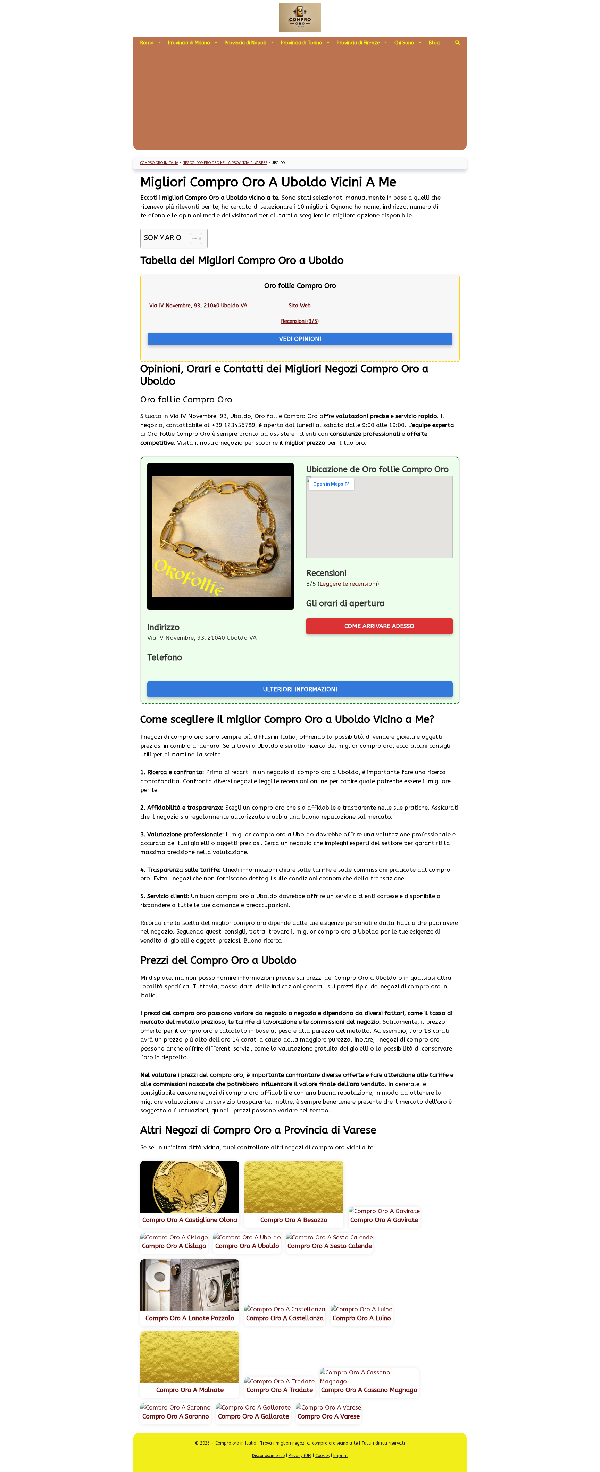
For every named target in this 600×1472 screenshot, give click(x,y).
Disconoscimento (268, 1455)
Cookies (322, 1455)
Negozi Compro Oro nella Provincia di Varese (225, 163)
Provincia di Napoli (245, 43)
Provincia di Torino (301, 43)
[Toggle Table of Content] (192, 238)
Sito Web (300, 305)
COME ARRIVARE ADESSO (379, 625)
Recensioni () (300, 321)
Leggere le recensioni (348, 583)
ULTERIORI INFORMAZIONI (300, 689)
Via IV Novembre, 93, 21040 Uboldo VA (198, 305)
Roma (146, 43)
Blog (434, 43)
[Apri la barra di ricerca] (457, 43)
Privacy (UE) (300, 1455)
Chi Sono (404, 43)
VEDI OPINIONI (300, 338)
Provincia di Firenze (358, 43)
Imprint (340, 1455)
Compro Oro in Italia (159, 163)
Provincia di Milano (189, 43)
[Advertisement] (300, 101)
